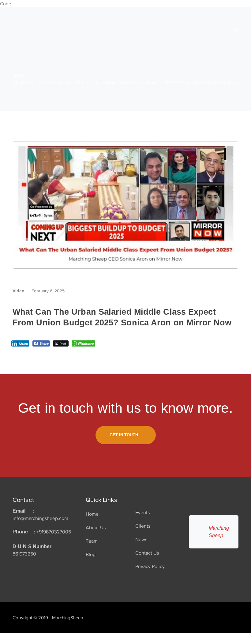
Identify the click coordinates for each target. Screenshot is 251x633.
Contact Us (147, 553)
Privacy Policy (150, 566)
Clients (142, 526)
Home (19, 75)
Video (18, 290)
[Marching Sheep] (34, 28)
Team (92, 541)
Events (142, 512)
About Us (96, 527)
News (141, 539)
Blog (91, 554)
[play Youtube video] (125, 205)
